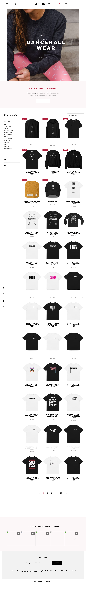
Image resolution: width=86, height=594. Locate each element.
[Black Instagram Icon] (15, 4)
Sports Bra (6, 146)
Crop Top (6, 128)
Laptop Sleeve (8, 148)
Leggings (6, 142)
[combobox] (75, 115)
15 (61, 493)
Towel (5, 144)
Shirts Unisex (7, 126)
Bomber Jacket (8, 134)
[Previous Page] (39, 493)
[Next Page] (66, 493)
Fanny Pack (7, 140)
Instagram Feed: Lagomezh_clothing (43, 526)
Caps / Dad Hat (8, 138)
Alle (5, 124)
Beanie (6, 136)
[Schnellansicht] (73, 189)
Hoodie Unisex (8, 132)
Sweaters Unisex (8, 130)
